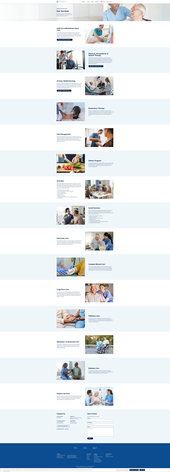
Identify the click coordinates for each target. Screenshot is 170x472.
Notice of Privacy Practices (98, 456)
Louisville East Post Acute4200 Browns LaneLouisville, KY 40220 (61, 456)
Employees (96, 455)
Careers (88, 458)
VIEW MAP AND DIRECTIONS (62, 426)
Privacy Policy (96, 458)
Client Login (80, 467)
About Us (88, 455)
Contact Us (88, 459)
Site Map (90, 467)
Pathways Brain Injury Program (64, 39)
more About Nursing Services (63, 90)
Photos (88, 456)
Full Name (89, 418)
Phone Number (89, 422)
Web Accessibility (85, 467)
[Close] (169, 470)
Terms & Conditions (97, 459)
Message (88, 426)
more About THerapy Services (95, 66)
